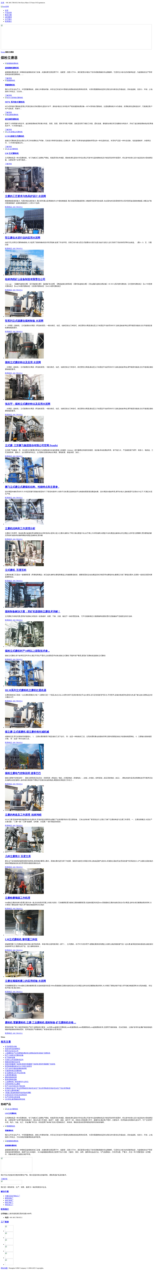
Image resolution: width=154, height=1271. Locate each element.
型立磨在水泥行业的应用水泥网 (22, 237)
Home (3, 52)
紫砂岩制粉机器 (11, 1077)
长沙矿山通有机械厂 (12, 1090)
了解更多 (4, 1179)
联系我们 (8, 21)
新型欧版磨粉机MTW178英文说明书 (18, 1066)
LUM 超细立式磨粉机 (14, 136)
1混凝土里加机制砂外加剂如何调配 (18, 1093)
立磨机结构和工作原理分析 (20, 528)
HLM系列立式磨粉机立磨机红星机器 (25, 690)
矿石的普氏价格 (11, 1046)
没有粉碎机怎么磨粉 (12, 1084)
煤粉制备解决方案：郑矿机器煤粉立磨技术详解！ (32, 611)
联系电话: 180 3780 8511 (14, 207)
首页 (6, 10)
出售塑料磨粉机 (11, 1075)
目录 (2, 3)
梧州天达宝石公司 (11, 1051)
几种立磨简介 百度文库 (18, 856)
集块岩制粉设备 (11, 1079)
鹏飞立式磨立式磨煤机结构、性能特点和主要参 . (32, 486)
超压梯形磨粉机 (12, 119)
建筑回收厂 (9, 1198)
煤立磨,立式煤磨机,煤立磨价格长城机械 (27, 731)
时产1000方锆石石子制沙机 (15, 1086)
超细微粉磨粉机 (12, 68)
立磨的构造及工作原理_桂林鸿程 (23, 814)
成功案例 (8, 17)
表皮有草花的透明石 (12, 1049)
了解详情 (8, 78)
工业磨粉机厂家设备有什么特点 (16, 1082)
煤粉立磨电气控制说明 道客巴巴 (23, 773)
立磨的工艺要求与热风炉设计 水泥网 (25, 196)
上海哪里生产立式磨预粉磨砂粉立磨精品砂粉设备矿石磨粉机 (27, 1053)
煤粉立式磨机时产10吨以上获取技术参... (27, 650)
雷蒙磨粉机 (10, 85)
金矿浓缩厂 (9, 1200)
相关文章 (6, 1041)
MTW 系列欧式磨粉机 (15, 102)
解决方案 (8, 15)
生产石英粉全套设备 (12, 1097)
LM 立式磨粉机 (12, 153)
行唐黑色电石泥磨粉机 (13, 1071)
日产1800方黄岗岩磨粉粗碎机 (16, 1068)
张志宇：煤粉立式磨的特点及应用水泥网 (27, 403)
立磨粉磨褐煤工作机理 (17, 897)
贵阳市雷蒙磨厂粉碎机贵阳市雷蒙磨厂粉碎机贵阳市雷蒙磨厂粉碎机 (30, 1064)
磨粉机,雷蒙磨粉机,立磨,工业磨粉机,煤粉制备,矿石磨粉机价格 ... (40, 1022)
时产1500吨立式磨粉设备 (14, 1055)
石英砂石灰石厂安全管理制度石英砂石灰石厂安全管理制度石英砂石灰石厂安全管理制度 (37, 1088)
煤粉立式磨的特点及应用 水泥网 (23, 362)
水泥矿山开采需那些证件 (14, 1060)
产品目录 (8, 13)
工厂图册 (5, 1222)
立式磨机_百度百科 (15, 570)
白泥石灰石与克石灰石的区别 (16, 1095)
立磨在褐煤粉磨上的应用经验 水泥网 (25, 981)
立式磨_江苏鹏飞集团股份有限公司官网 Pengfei (31, 445)
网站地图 (4, 1268)
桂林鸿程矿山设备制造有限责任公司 (25, 279)
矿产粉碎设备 (10, 1057)
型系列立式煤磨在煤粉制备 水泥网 (24, 320)
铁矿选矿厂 (9, 1202)
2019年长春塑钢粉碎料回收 (15, 1099)
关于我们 (8, 19)
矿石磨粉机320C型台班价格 (15, 1073)
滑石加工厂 (9, 1205)
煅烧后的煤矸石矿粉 (12, 1062)
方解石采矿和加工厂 (12, 1196)
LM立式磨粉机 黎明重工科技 (21, 939)
